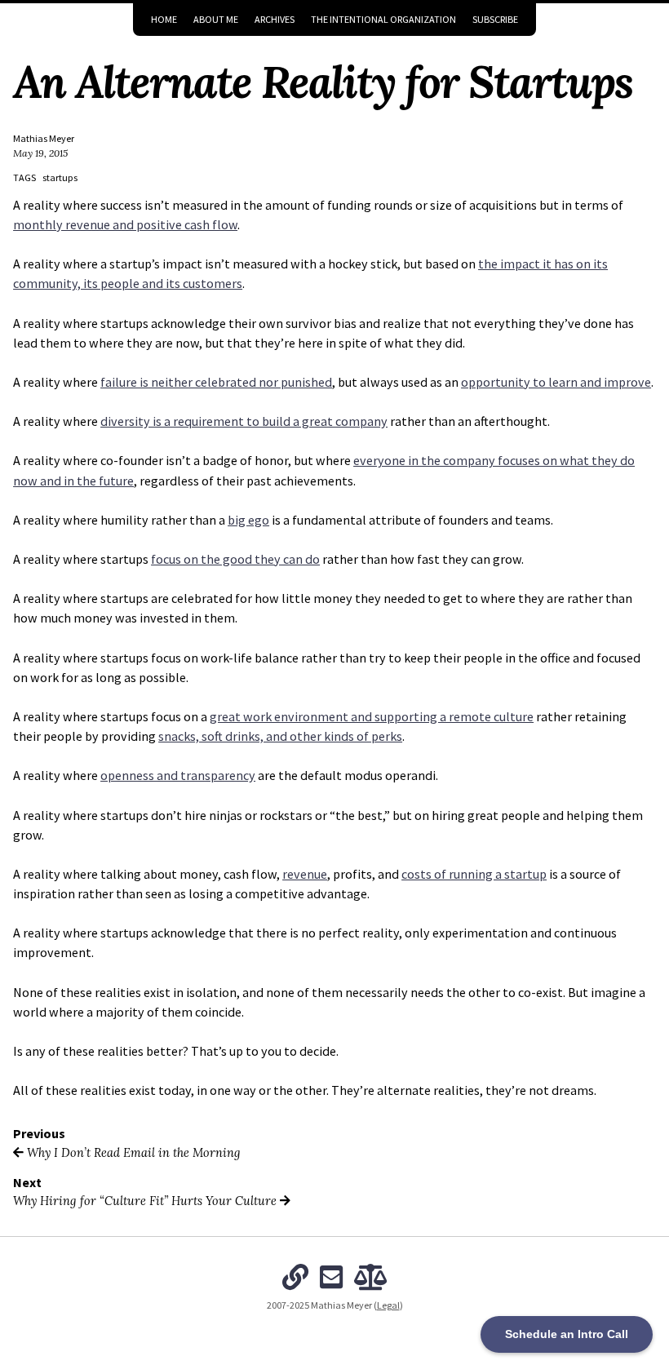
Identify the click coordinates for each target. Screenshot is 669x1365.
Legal (388, 1305)
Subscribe (495, 19)
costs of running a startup (474, 874)
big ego (248, 520)
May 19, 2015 (40, 153)
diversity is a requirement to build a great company (244, 421)
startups (60, 177)
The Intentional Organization (383, 19)
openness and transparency (177, 775)
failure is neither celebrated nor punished (216, 382)
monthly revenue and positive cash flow (125, 224)
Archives (275, 19)
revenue (304, 874)
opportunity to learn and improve (556, 382)
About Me (215, 19)
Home (164, 19)
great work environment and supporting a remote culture (372, 716)
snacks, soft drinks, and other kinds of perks (280, 736)
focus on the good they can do (235, 559)
